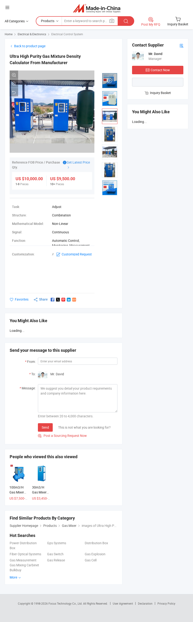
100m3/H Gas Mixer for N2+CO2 (18, 492)
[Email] (74, 299)
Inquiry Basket (160, 92)
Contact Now (160, 70)
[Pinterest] (63, 299)
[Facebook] (52, 299)
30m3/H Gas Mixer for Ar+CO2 (40, 492)
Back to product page (29, 46)
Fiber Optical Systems (25, 554)
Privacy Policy (166, 603)
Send (45, 427)
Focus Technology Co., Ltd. (65, 603)
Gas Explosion (95, 554)
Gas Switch (55, 554)
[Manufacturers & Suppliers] (96, 8)
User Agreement (123, 603)
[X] (58, 299)
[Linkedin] (69, 299)
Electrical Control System (67, 34)
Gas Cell (90, 560)
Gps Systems (56, 543)
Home (8, 34)
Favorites (21, 299)
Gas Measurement (23, 560)
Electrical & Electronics (32, 34)
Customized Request (77, 254)
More (14, 577)
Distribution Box (96, 543)
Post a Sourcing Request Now (62, 435)
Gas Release (56, 560)
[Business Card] (181, 45)
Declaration (145, 603)
